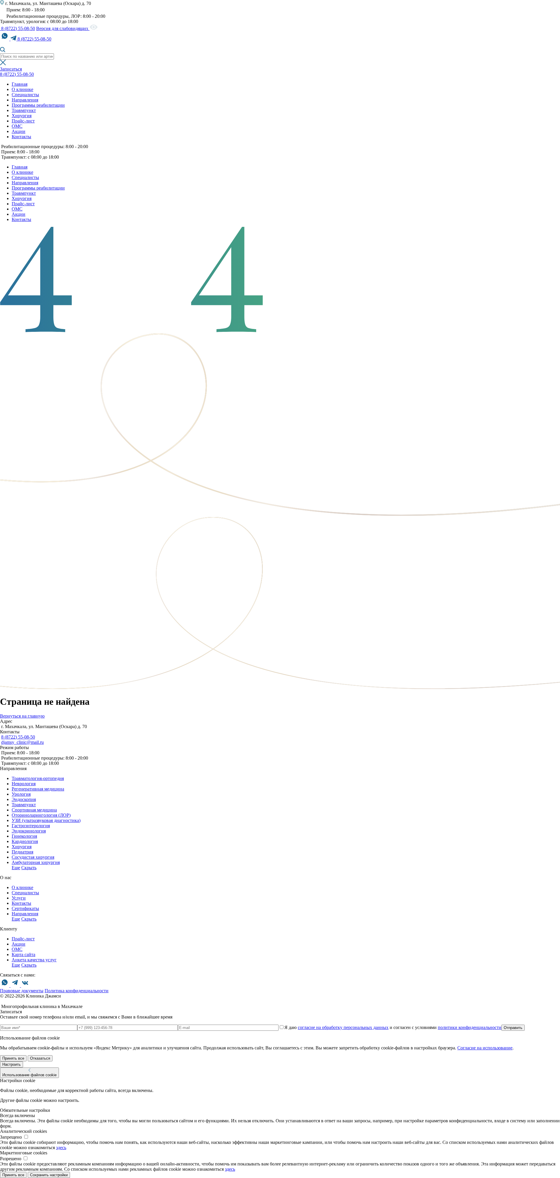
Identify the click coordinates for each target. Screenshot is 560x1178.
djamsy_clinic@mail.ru (22, 742)
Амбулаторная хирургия (36, 862)
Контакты (21, 136)
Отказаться (40, 1058)
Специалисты (25, 94)
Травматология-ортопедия (38, 778)
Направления (25, 99)
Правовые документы (21, 990)
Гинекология (24, 836)
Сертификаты (25, 908)
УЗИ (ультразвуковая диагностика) (46, 820)
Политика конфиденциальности (76, 990)
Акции (18, 131)
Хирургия (22, 115)
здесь (61, 1147)
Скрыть (28, 867)
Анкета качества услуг (34, 959)
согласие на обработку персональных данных (343, 1027)
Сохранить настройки (49, 1175)
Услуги (19, 897)
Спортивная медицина (34, 809)
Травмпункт (24, 110)
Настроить (11, 1064)
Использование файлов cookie (29, 1075)
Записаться (11, 68)
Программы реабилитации (38, 105)
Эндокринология (29, 830)
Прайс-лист (23, 120)
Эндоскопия (24, 799)
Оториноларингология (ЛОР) (41, 815)
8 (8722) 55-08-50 (17, 28)
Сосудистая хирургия (33, 857)
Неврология (24, 783)
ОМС (17, 126)
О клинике (22, 89)
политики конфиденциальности (469, 1027)
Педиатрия (22, 851)
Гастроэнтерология (31, 825)
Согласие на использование (484, 1047)
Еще (16, 867)
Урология (21, 794)
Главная (19, 84)
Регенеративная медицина (38, 788)
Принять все (13, 1058)
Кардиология (25, 841)
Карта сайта (23, 954)
